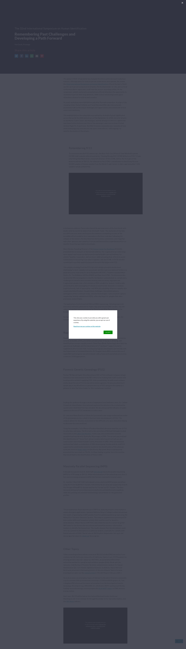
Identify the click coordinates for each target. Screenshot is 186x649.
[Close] (182, 3)
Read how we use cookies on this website (86, 326)
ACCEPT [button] (108, 332)
